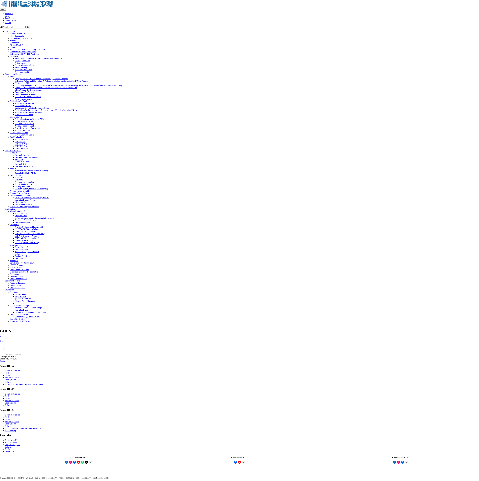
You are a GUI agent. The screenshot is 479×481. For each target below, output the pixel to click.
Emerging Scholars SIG (24, 166)
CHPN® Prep (20, 141)
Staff (7, 373)
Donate (8, 23)
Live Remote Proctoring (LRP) (22, 263)
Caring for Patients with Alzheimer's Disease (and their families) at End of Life (46, 88)
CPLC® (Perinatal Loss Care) (27, 243)
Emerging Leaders (22, 310)
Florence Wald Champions (25, 301)
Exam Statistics (21, 216)
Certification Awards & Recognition (24, 272)
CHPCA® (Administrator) (25, 231)
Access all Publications (24, 115)
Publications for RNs (23, 106)
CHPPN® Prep (21, 144)
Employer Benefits (12, 281)
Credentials (14, 225)
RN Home (19, 180)
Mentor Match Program (19, 45)
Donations (14, 292)
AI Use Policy (10, 430)
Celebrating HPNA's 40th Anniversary (25, 54)
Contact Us (4, 361)
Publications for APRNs (24, 103)
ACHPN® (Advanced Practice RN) (29, 227)
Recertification (15, 245)
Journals (13, 168)
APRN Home (20, 177)
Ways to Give (20, 296)
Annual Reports (11, 442)
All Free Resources (22, 130)
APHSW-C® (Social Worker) (26, 229)
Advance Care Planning (24, 182)
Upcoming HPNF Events (20, 321)
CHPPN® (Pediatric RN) (25, 240)
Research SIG (20, 164)
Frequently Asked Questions (26, 220)
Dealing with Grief (22, 186)
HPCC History (21, 213)
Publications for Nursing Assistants (28, 112)
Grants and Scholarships (19, 305)
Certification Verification (19, 270)
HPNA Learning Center (24, 135)
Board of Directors (12, 371)
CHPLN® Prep (21, 146)
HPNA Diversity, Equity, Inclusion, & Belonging (24, 384)
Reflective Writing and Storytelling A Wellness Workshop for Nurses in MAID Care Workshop (52, 81)
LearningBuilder (21, 249)
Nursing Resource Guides (25, 126)
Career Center (10, 20)
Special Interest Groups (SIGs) (22, 38)
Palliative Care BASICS (24, 124)
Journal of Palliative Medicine (26, 173)
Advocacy (14, 56)
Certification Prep (17, 137)
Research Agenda (22, 155)
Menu (3, 9)
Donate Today (20, 294)
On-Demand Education (19, 133)
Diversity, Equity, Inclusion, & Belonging (31, 189)
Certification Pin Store (18, 278)
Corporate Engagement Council (27, 317)
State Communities (17, 36)
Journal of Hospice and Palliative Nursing (31, 171)
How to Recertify (22, 247)
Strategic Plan (10, 380)
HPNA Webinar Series (24, 121)
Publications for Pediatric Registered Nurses (32, 108)
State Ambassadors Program (26, 65)
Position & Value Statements (21, 193)
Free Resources (16, 117)
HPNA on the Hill (22, 83)
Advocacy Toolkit (22, 72)
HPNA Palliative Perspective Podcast (24, 207)
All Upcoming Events (23, 99)
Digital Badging (16, 267)
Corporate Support (17, 287)
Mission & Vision (12, 377)
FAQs (7, 449)
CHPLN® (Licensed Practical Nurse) (30, 234)
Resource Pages (16, 175)
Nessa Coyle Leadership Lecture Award (30, 312)
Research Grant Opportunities (26, 157)
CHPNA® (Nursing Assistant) (27, 238)
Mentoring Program (22, 202)
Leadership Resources (23, 204)
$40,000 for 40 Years (23, 299)
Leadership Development (20, 195)
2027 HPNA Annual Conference (28, 97)
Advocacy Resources (23, 70)
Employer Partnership (18, 283)
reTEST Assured (16, 265)
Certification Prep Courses (25, 94)
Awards (13, 47)
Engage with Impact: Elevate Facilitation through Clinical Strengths (41, 79)
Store (7, 16)
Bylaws (8, 382)
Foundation (9, 290)
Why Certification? (17, 211)
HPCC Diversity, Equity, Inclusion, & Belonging (34, 218)
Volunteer (14, 40)
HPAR (17, 254)
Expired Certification (23, 256)
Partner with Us (11, 440)
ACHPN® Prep (21, 139)
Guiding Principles (22, 61)
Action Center (20, 63)
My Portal (9, 14)
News (7, 375)
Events (12, 76)
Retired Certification (18, 276)
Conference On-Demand (24, 92)
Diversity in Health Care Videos (27, 128)
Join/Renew (9, 18)
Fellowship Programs (23, 184)
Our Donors (19, 303)
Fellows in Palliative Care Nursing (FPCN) (32, 198)
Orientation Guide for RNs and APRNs (30, 119)
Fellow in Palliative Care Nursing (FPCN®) (27, 49)
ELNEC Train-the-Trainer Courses (28, 90)
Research (13, 153)
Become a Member (17, 34)
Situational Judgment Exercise (27, 252)
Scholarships (15, 274)
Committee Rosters (22, 222)
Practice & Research (13, 150)
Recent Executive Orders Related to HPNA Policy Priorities (38, 58)
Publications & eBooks (19, 101)
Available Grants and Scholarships (28, 308)
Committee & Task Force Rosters (23, 52)
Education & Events (13, 74)
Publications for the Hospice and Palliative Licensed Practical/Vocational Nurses (46, 110)
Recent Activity (21, 67)
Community (14, 43)
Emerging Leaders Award (25, 200)
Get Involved (10, 31)
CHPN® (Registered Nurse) (26, 236)
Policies (8, 447)
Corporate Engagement (19, 314)
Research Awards (22, 162)
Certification (10, 209)
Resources (19, 159)
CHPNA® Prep (21, 148)
